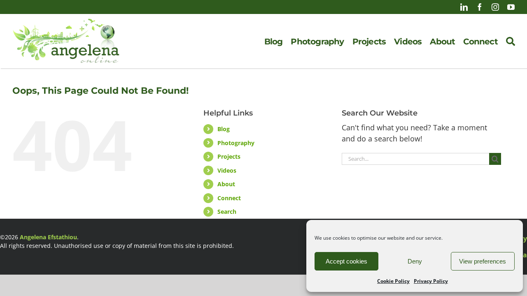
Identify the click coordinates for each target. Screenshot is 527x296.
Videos (226, 170)
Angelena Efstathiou (48, 237)
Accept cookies (346, 261)
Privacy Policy (431, 281)
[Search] (510, 41)
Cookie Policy (393, 281)
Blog (223, 129)
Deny (415, 261)
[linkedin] (464, 7)
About (226, 184)
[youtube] (511, 7)
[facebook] (479, 7)
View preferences (482, 261)
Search (226, 211)
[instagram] (495, 7)
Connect (229, 198)
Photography (235, 143)
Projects (228, 156)
